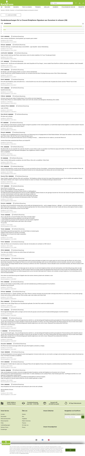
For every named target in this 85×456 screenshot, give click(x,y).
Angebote (24, 418)
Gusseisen (12, 10)
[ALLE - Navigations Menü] (1, 7)
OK (70, 450)
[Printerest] (48, 440)
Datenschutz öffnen (24, 453)
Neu (23, 416)
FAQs (2, 423)
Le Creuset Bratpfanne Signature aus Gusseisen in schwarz (26, 10)
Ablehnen (44, 450)
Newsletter (3, 416)
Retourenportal (4, 421)
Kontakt (3, 414)
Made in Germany (26, 421)
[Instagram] (36, 440)
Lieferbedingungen (5, 425)
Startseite (3, 10)
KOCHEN (7, 10)
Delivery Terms (4, 427)
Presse (23, 427)
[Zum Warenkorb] (83, 3)
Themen (24, 423)
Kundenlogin (4, 429)
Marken (24, 414)
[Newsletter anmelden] (82, 417)
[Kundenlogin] (79, 3)
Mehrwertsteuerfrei (5, 418)
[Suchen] (52, 3)
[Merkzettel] (76, 3)
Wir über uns (25, 425)
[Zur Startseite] (7, 3)
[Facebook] (42, 440)
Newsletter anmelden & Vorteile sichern (74, 414)
